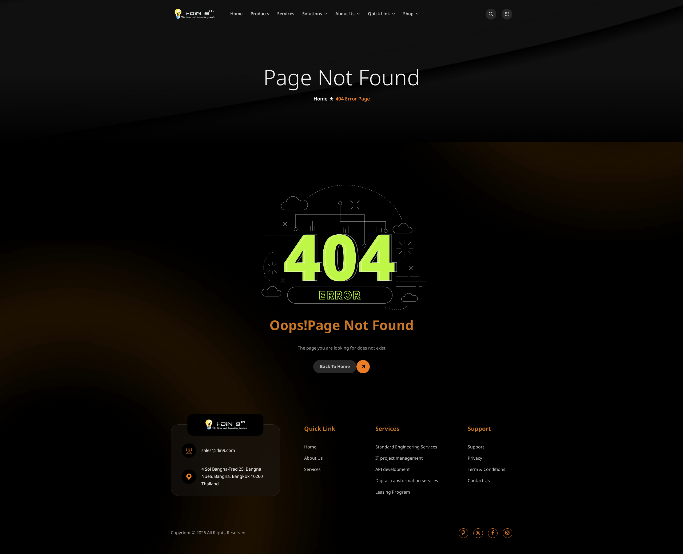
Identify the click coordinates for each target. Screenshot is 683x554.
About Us (345, 14)
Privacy (475, 458)
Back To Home (335, 366)
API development (392, 469)
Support (476, 447)
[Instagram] (507, 533)
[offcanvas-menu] (507, 14)
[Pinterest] (463, 533)
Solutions (312, 14)
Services (285, 14)
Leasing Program (392, 492)
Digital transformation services (406, 481)
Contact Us (479, 481)
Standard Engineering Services (406, 447)
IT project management (399, 458)
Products (260, 14)
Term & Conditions (486, 469)
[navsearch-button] (491, 14)
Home (236, 14)
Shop (408, 14)
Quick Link (379, 14)
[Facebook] (493, 533)
